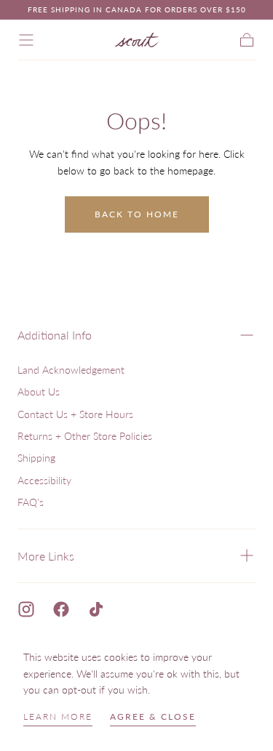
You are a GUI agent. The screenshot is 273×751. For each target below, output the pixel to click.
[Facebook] (61, 609)
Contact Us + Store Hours (75, 414)
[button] (26, 40)
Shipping (36, 457)
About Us (38, 391)
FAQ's (30, 502)
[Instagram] (26, 609)
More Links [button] (45, 556)
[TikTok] (96, 609)
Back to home (137, 214)
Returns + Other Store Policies (84, 436)
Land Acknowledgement (70, 370)
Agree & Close (153, 716)
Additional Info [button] (54, 335)
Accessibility (44, 480)
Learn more (57, 716)
